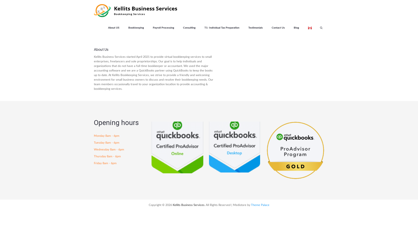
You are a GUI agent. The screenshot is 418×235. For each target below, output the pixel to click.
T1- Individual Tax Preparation (221, 27)
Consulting (189, 27)
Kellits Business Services (145, 8)
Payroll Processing (163, 27)
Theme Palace (260, 205)
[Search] (321, 28)
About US (113, 27)
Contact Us (278, 27)
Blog (296, 27)
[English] (310, 28)
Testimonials (255, 27)
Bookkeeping (136, 27)
